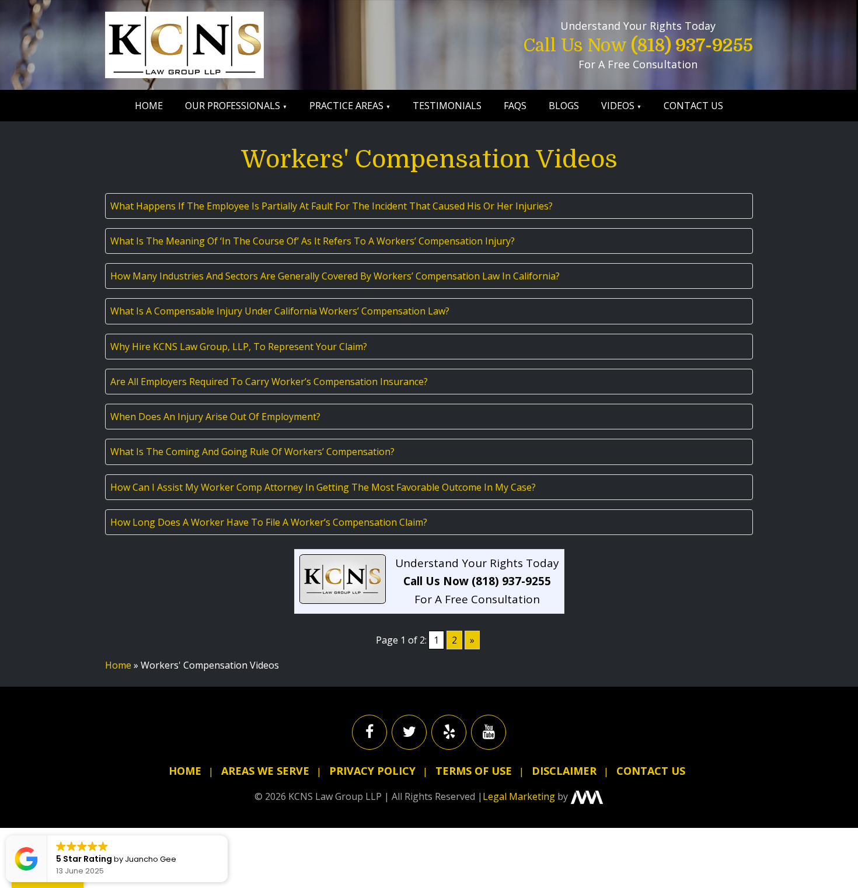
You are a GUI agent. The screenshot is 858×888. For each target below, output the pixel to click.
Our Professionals (232, 105)
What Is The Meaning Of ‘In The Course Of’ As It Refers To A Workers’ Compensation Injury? (312, 241)
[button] (227, 836)
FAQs (515, 105)
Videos (617, 105)
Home (149, 105)
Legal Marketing (519, 796)
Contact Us (693, 105)
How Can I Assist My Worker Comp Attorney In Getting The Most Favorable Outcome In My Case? (323, 487)
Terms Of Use (473, 771)
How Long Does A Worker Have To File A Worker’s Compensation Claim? (268, 522)
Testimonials (447, 105)
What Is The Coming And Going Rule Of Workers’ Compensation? (252, 451)
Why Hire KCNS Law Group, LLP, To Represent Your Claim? (238, 346)
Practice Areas (346, 105)
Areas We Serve (265, 771)
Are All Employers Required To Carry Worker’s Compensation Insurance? (269, 381)
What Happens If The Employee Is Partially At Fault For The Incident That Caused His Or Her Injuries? (331, 206)
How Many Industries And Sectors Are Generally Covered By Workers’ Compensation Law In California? (335, 276)
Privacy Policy (372, 771)
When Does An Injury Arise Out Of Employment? (215, 416)
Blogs (564, 105)
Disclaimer (564, 771)
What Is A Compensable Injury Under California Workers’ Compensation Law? (279, 311)
